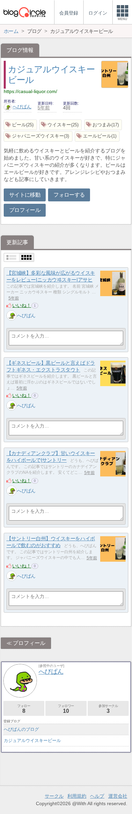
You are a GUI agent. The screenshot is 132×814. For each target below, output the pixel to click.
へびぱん (22, 106)
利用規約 (76, 796)
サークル (54, 796)
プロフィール (24, 210)
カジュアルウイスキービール (32, 740)
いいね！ (21, 305)
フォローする (69, 195)
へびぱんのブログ (21, 729)
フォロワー (66, 709)
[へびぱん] (11, 315)
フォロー (23, 709)
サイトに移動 (24, 195)
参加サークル (108, 709)
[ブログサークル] (24, 12)
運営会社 (117, 796)
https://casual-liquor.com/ (30, 91)
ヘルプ (97, 796)
